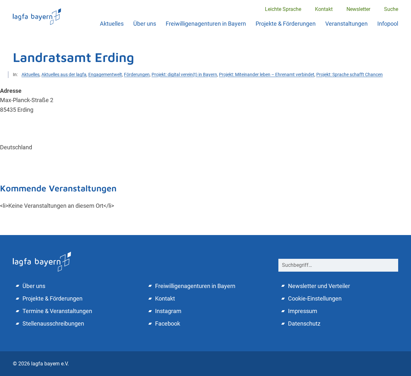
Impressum (302, 311)
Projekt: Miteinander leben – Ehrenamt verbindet (266, 74)
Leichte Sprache (283, 9)
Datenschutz (304, 323)
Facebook (167, 323)
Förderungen (137, 74)
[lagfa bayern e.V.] (37, 16)
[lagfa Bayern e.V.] (42, 261)
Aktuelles (112, 23)
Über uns (144, 23)
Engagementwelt (105, 74)
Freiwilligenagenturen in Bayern (206, 23)
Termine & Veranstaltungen (57, 311)
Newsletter (358, 9)
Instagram (168, 311)
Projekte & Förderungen (286, 23)
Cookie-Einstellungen (315, 298)
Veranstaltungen (346, 23)
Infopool (387, 23)
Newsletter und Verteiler (319, 286)
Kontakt (324, 9)
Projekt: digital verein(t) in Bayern (184, 74)
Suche (391, 9)
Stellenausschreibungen (53, 323)
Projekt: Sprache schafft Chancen (349, 74)
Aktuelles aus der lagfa (63, 74)
